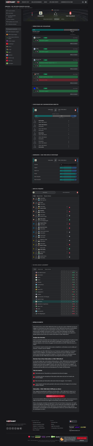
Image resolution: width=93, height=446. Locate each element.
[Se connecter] (86, 2)
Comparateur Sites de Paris (67, 2)
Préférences (82, 440)
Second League (15, 7)
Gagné (35, 167)
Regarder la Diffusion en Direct (55, 396)
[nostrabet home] (11, 421)
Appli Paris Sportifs (54, 2)
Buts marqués (37, 176)
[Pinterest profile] (13, 428)
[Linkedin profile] (18, 428)
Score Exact (10, 13)
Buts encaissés (37, 179)
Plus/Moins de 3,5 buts (13, 21)
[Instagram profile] (15, 428)
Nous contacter (36, 429)
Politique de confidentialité (38, 428)
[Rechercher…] (83, 2)
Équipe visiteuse (47, 196)
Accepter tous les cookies (81, 438)
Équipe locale (40, 196)
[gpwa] (38, 437)
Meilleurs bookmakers (37, 2)
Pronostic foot (25, 2)
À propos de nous (37, 422)
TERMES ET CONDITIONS (38, 426)
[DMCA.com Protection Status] (53, 437)
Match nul (36, 170)
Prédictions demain (12, 24)
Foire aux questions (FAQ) (38, 424)
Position (36, 164)
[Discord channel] (21, 428)
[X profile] (10, 428)
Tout (34, 196)
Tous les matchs (11, 10)
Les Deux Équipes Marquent (12, 16)
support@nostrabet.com (74, 430)
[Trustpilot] (32, 437)
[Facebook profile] (7, 428)
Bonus (45, 2)
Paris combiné (11, 19)
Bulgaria (9, 7)
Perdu (35, 173)
